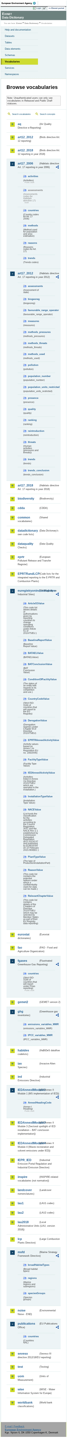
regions (32, 1278)
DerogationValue (33, 720)
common (24, 517)
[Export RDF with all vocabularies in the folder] (57, 167)
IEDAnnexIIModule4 (28, 1143)
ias (20, 1063)
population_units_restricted (33, 387)
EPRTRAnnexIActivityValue (33, 740)
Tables (8, 42)
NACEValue (33, 809)
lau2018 (23, 1222)
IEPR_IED (24, 1160)
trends (31, 258)
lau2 (21, 1212)
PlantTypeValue (33, 856)
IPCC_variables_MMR (33, 1035)
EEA (20, 3)
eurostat (23, 934)
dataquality (25, 543)
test (20, 1366)
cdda (21, 508)
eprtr (21, 556)
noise (21, 1310)
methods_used (33, 354)
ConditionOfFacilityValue (33, 679)
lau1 (21, 1203)
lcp (20, 1239)
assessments (33, 286)
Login (38, 8)
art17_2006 (25, 163)
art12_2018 (25, 150)
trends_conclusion (33, 470)
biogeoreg (33, 299)
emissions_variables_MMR (33, 1024)
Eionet (19, 23)
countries (33, 210)
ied (20, 1076)
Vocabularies (12, 61)
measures (33, 321)
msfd (21, 1252)
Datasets (10, 36)
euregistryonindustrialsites (28, 590)
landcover (25, 1190)
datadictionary (28, 530)
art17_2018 (25, 485)
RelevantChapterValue (33, 896)
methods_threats (33, 343)
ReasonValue (33, 870)
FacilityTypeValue (33, 759)
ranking (32, 420)
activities (33, 176)
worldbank (25, 1402)
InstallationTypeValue (33, 796)
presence (33, 398)
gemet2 (23, 1002)
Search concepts (47, 114)
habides (23, 1050)
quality (32, 409)
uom (21, 1376)
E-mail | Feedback (14, 1426)
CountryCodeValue (33, 698)
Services (9, 68)
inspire (22, 1176)
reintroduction (33, 431)
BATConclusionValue (33, 664)
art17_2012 (25, 273)
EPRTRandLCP (28, 573)
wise (21, 1389)
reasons (32, 243)
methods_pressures (33, 332)
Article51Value (33, 603)
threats (32, 442)
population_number (33, 376)
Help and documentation (18, 29)
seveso (23, 1353)
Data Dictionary (32, 23)
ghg (20, 1011)
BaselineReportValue (33, 640)
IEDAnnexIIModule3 (28, 1122)
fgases (22, 960)
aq (19, 124)
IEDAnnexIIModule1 (28, 1089)
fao (20, 947)
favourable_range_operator (33, 310)
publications (26, 1323)
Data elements (12, 48)
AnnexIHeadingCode (33, 1102)
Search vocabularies (21, 114)
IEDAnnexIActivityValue (33, 772)
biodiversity (26, 498)
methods (33, 225)
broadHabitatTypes (33, 1265)
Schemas (10, 55)
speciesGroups (33, 1293)
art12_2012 (25, 137)
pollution (33, 365)
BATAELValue (33, 653)
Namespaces (12, 74)
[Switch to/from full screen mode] (45, 8)
